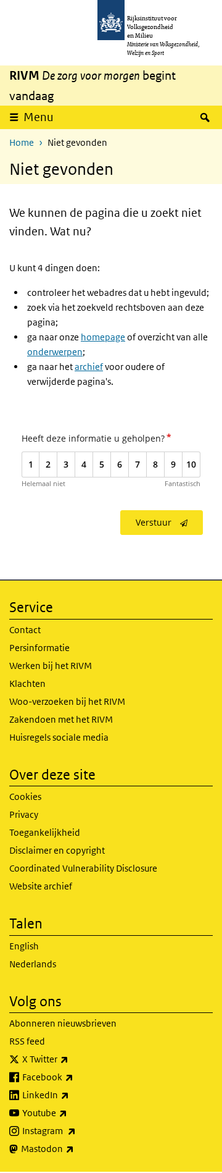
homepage (103, 337)
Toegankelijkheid (44, 832)
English (24, 946)
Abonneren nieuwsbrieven (63, 1023)
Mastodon (74, 1148)
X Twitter (72, 1059)
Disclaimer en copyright (57, 850)
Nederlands (32, 964)
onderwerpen (55, 352)
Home (21, 142)
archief (89, 366)
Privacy (23, 814)
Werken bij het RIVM (50, 665)
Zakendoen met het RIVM (61, 719)
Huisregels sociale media (59, 737)
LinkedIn (72, 1094)
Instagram (76, 1130)
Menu (38, 117)
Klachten (27, 683)
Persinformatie (39, 648)
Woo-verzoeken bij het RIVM (67, 701)
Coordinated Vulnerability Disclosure (83, 868)
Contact (25, 630)
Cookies (25, 796)
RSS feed (27, 1041)
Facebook (75, 1076)
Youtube (71, 1112)
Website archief (40, 886)
